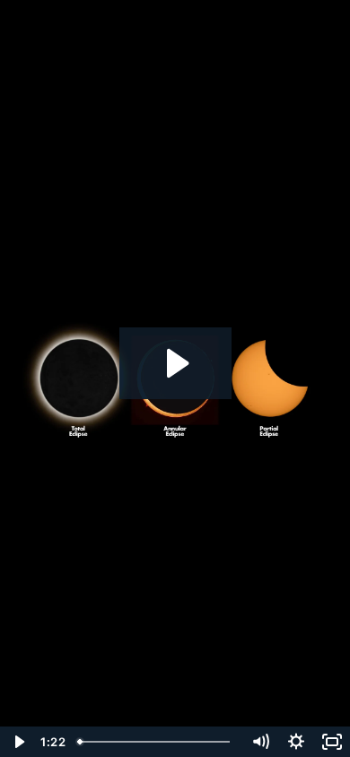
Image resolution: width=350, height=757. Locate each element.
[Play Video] (18, 742)
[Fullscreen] (332, 742)
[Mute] (260, 742)
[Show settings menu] (296, 742)
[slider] (156, 742)
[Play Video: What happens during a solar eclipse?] (175, 363)
